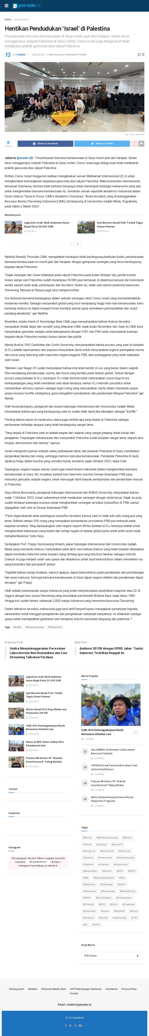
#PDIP (87, 898)
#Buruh (127, 837)
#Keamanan (121, 864)
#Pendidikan (103, 898)
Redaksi (32, 989)
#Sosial (103, 918)
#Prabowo (129, 904)
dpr (85, 924)
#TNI (134, 918)
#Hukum (88, 857)
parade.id (79, 1017)
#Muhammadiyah (104, 878)
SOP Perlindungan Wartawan (86, 989)
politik (96, 924)
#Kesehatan (90, 871)
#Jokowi (104, 864)
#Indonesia (105, 857)
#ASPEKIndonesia (107, 837)
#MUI (122, 878)
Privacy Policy (129, 989)
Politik (82, 54)
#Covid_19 (89, 851)
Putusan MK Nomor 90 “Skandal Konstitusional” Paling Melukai (44, 759)
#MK (85, 878)
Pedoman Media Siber (53, 989)
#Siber (134, 911)
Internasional (21, 19)
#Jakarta (88, 864)
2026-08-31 (31, 231)
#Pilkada (88, 904)
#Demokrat (106, 851)
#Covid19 (117, 844)
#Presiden (89, 911)
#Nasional (89, 884)
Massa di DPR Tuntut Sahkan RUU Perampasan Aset (45, 743)
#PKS (102, 904)
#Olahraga (106, 884)
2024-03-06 (38, 54)
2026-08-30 (104, 231)
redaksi (21, 54)
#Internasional (35, 627)
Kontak (74, 993)
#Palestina (55, 627)
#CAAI (17, 627)
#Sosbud (88, 918)
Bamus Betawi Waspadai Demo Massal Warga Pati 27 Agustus (112, 799)
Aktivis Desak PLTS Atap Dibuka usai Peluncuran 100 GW (46, 711)
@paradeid (39, 862)
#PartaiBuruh (128, 891)
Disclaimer (112, 989)
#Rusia (105, 911)
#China (87, 844)
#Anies (87, 837)
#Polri (114, 904)
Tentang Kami (16, 989)
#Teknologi (119, 918)
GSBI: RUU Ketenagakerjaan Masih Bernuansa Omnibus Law (45, 727)
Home (8, 19)
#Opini (122, 884)
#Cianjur (102, 844)
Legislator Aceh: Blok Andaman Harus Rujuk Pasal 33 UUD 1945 (46, 224)
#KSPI (131, 871)
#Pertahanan (124, 898)
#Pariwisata (108, 891)
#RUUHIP (119, 911)
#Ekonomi (125, 851)
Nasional (71, 54)
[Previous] (71, 244)
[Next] (78, 244)
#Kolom (107, 871)
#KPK (120, 871)
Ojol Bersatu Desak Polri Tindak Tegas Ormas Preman (44, 694)
